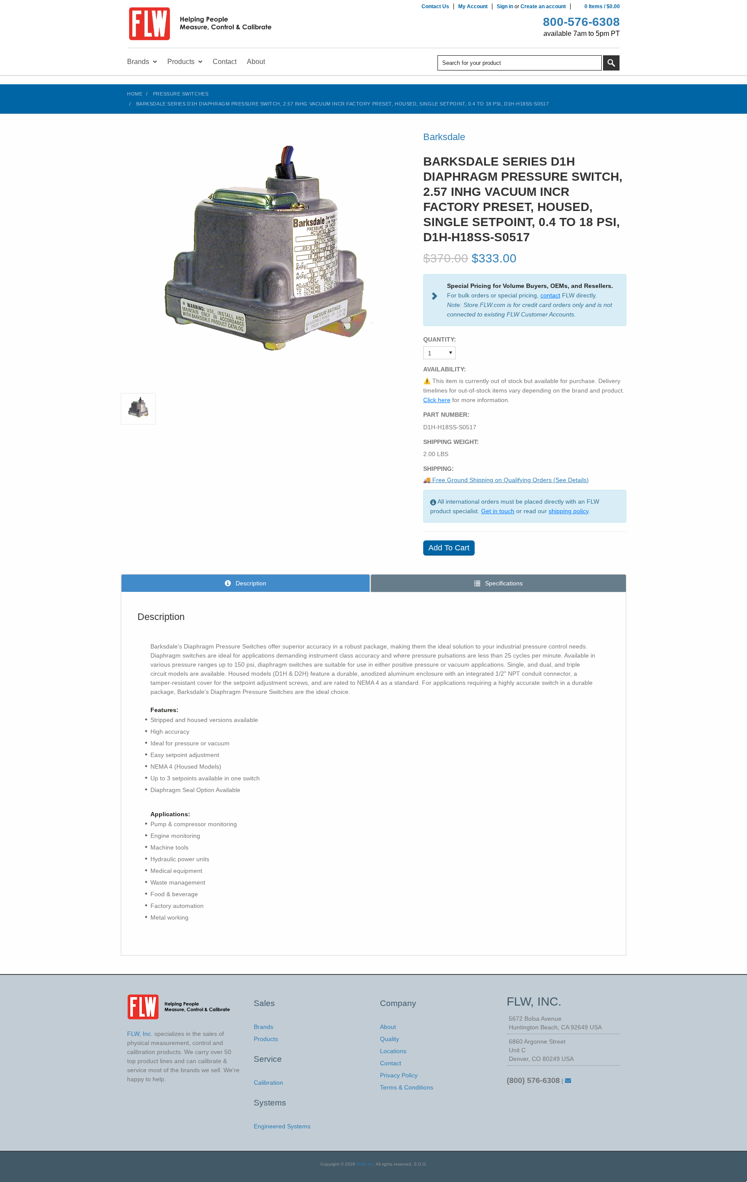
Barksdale (444, 136)
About (388, 1026)
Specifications (503, 583)
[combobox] (519, 62)
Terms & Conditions (406, 1087)
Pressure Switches (180, 93)
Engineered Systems (282, 1126)
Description (250, 583)
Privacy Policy (399, 1075)
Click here (436, 399)
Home (134, 93)
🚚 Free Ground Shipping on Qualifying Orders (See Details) (506, 479)
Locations (393, 1051)
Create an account (543, 6)
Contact (390, 1063)
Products (266, 1038)
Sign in (505, 6)
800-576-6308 (581, 22)
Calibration (268, 1082)
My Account (473, 6)
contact (550, 295)
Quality (389, 1038)
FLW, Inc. (366, 1164)
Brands (263, 1026)
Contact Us (435, 6)
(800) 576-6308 (533, 1080)
